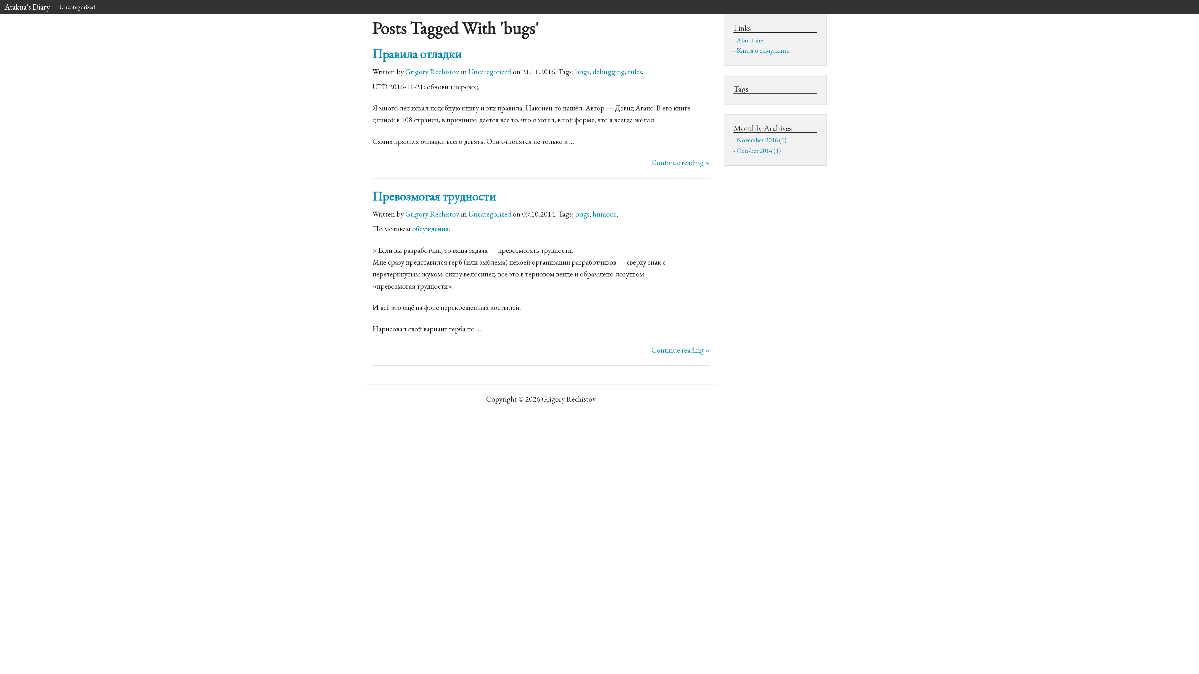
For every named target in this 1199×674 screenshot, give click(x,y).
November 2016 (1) (762, 140)
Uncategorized (77, 7)
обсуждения (430, 228)
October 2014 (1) (759, 150)
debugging (609, 71)
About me (750, 40)
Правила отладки (417, 53)
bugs (582, 71)
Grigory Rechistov (432, 71)
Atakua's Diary (27, 7)
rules (635, 71)
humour (604, 214)
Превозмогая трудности (434, 196)
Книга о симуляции (763, 50)
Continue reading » (680, 162)
